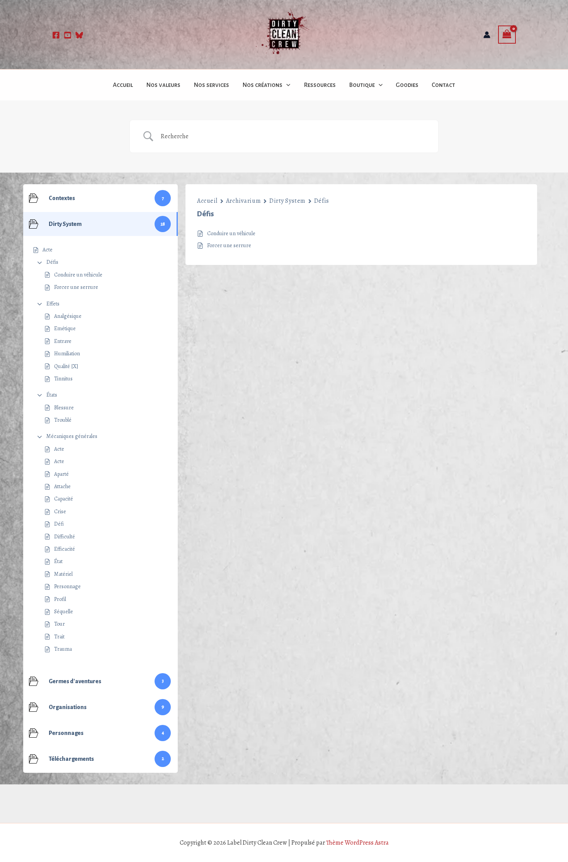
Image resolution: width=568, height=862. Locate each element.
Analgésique (68, 316)
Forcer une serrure (76, 287)
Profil (60, 599)
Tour (59, 624)
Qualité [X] (66, 366)
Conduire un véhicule (78, 274)
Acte (59, 449)
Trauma (63, 649)
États (51, 395)
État (58, 561)
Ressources (320, 84)
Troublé (62, 420)
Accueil (123, 84)
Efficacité (64, 549)
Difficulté (64, 536)
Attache (62, 486)
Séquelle (63, 611)
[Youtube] (67, 35)
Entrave (62, 341)
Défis (52, 262)
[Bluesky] (79, 35)
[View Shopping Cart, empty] (507, 34)
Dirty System (287, 201)
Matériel (63, 574)
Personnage (67, 586)
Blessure (64, 407)
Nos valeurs (163, 84)
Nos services (211, 84)
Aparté (61, 474)
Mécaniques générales (71, 436)
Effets (53, 303)
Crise (60, 511)
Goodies (407, 84)
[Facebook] (56, 35)
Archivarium (243, 201)
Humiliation (67, 353)
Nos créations (262, 84)
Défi (59, 524)
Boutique (362, 84)
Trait (59, 636)
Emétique (65, 328)
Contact (443, 84)
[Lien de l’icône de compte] (486, 34)
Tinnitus (63, 378)
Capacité (63, 498)
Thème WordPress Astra (357, 842)
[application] (286, 85)
